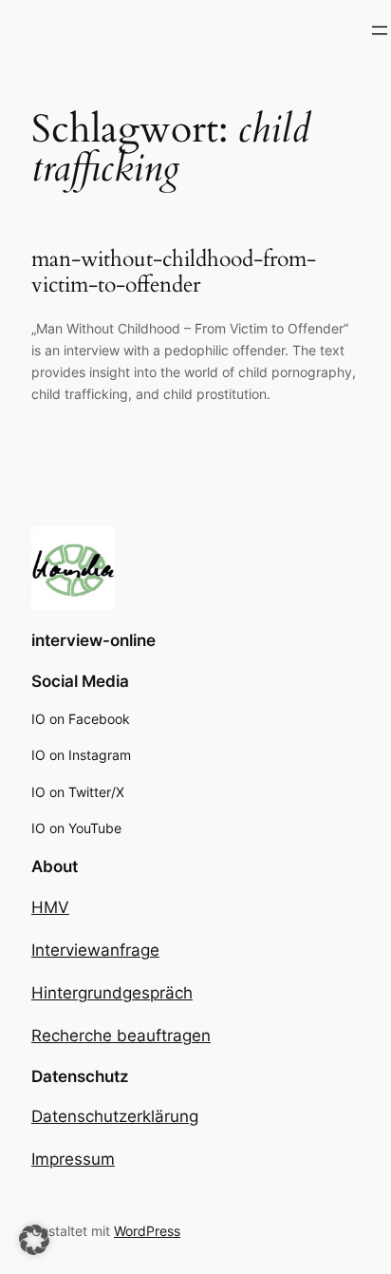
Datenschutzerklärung (114, 1116)
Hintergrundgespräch (112, 992)
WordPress (147, 1231)
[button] (34, 1240)
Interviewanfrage (95, 950)
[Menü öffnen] (379, 30)
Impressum (73, 1159)
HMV (50, 907)
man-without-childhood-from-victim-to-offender (173, 272)
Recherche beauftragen (121, 1035)
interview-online (93, 640)
